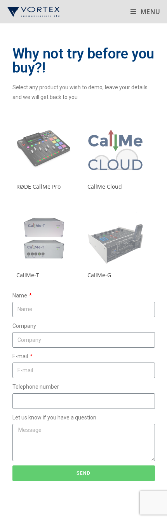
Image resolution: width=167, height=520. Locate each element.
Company (24, 326)
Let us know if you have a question (54, 417)
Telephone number (35, 387)
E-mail (20, 356)
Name (20, 295)
